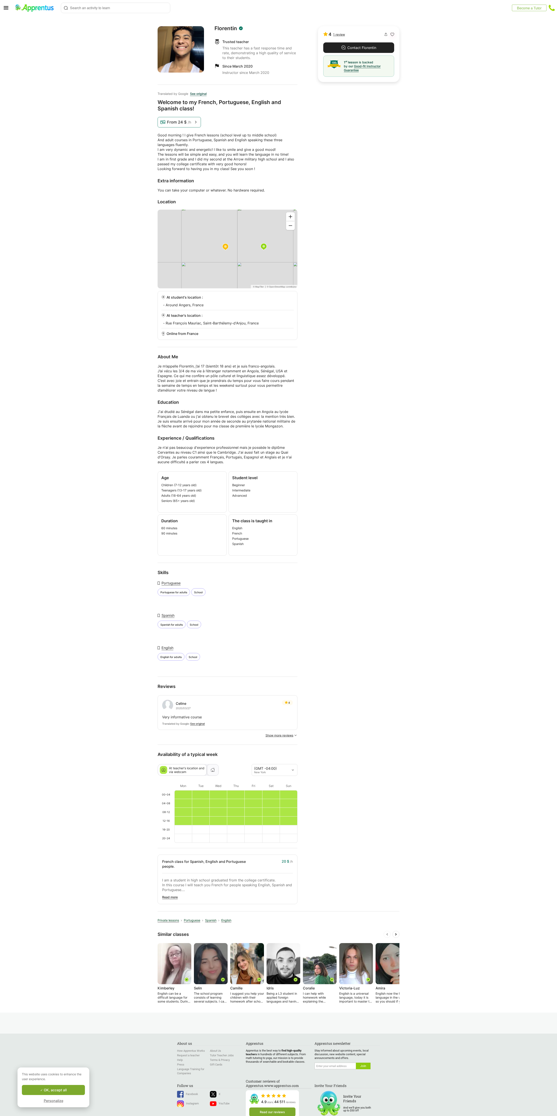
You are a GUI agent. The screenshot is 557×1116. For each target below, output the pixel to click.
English (167, 648)
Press (180, 1064)
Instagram (192, 1103)
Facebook (192, 1094)
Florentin (225, 28)
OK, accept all (55, 1090)
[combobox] (115, 8)
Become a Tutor (529, 7)
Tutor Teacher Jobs (222, 1055)
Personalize (53, 1101)
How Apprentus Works (191, 1050)
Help (180, 1060)
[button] (392, 34)
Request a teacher (188, 1055)
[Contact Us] (552, 8)
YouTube (224, 1103)
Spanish (168, 615)
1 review (339, 34)
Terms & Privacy (220, 1060)
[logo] (36, 8)
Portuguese (171, 583)
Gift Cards (216, 1064)
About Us (215, 1050)
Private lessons (168, 920)
